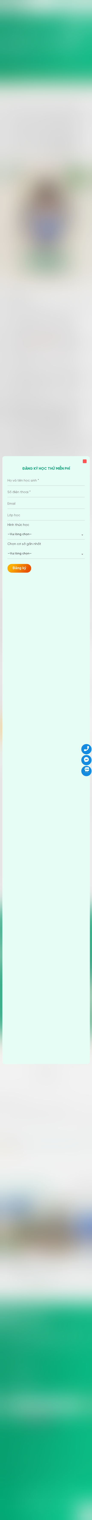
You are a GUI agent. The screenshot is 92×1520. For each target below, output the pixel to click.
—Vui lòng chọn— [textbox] (20, 534)
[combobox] (46, 535)
